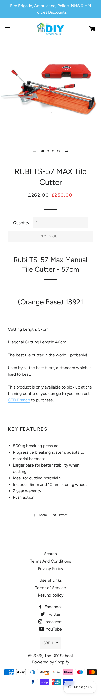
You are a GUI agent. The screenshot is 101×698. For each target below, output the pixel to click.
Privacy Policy (50, 568)
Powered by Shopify (50, 662)
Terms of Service (50, 587)
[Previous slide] (34, 151)
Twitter (53, 614)
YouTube (53, 629)
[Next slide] (66, 151)
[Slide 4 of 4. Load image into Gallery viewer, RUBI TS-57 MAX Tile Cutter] (58, 151)
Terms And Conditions (50, 561)
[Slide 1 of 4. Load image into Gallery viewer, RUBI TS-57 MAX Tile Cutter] (42, 151)
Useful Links (50, 580)
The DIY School (58, 655)
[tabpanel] (50, 89)
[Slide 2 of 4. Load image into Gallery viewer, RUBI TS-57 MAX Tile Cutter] (48, 151)
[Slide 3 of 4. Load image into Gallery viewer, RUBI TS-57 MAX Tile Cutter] (53, 151)
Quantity (21, 222)
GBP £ (48, 643)
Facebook (53, 606)
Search (50, 553)
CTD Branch (19, 400)
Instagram (53, 621)
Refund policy (50, 595)
